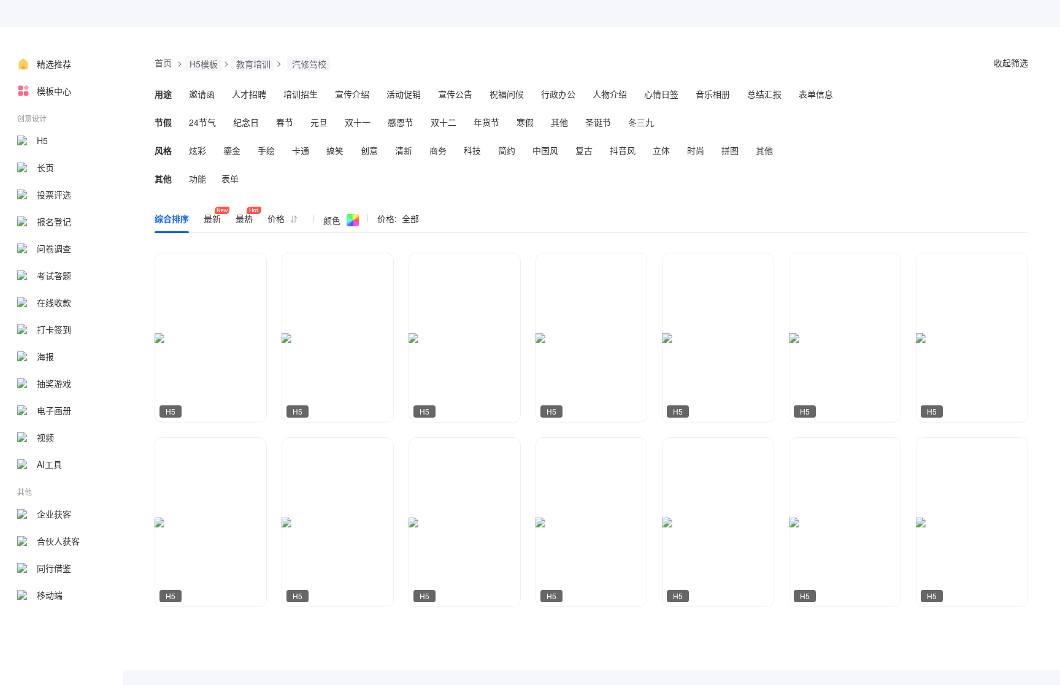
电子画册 (54, 410)
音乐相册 (713, 94)
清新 (403, 150)
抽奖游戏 (54, 383)
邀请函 (202, 94)
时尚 (695, 150)
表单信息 (816, 94)
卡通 (300, 150)
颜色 (331, 220)
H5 (42, 140)
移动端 (50, 595)
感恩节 (400, 122)
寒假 (525, 122)
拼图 (730, 150)
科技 (472, 150)
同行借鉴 (54, 568)
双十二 (443, 122)
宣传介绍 (352, 94)
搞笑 (335, 150)
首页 (163, 62)
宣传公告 (455, 94)
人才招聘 (249, 94)
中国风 (545, 150)
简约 (506, 150)
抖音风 (623, 150)
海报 (45, 356)
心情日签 (661, 94)
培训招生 (300, 94)
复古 (584, 150)
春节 (284, 122)
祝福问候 (507, 94)
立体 (661, 150)
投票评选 (54, 194)
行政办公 (558, 94)
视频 (45, 437)
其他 (559, 122)
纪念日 (246, 122)
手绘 (266, 150)
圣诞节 (598, 122)
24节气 (202, 122)
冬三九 (641, 122)
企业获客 (54, 514)
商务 (438, 150)
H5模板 (204, 64)
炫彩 (197, 150)
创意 (369, 150)
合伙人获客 (58, 541)
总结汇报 (764, 94)
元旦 (319, 122)
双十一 (358, 122)
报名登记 (54, 221)
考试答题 (54, 275)
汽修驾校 (309, 64)
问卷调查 (54, 248)
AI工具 (49, 464)
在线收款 (54, 302)
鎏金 (231, 150)
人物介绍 (610, 94)
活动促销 (403, 94)
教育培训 (253, 64)
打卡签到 (54, 329)
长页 (45, 167)
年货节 (486, 122)
